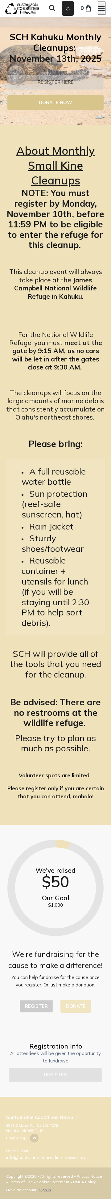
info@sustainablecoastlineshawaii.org (46, 1157)
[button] (55, 82)
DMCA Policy (84, 1182)
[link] (55, 102)
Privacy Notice (89, 1176)
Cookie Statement (53, 1182)
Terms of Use (21, 1182)
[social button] (68, 8)
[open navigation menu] (101, 8)
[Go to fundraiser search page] (52, 8)
